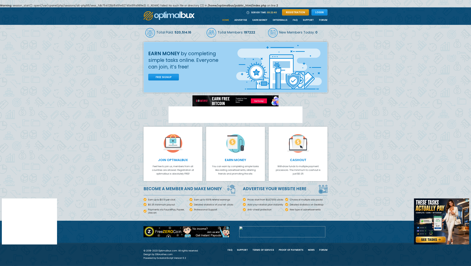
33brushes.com (164, 254)
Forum (323, 20)
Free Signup (163, 77)
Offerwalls (280, 20)
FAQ (295, 20)
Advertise (240, 20)
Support (308, 20)
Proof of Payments (291, 249)
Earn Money (259, 20)
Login (319, 12)
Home (225, 20)
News (311, 249)
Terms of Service (263, 249)
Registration (295, 12)
